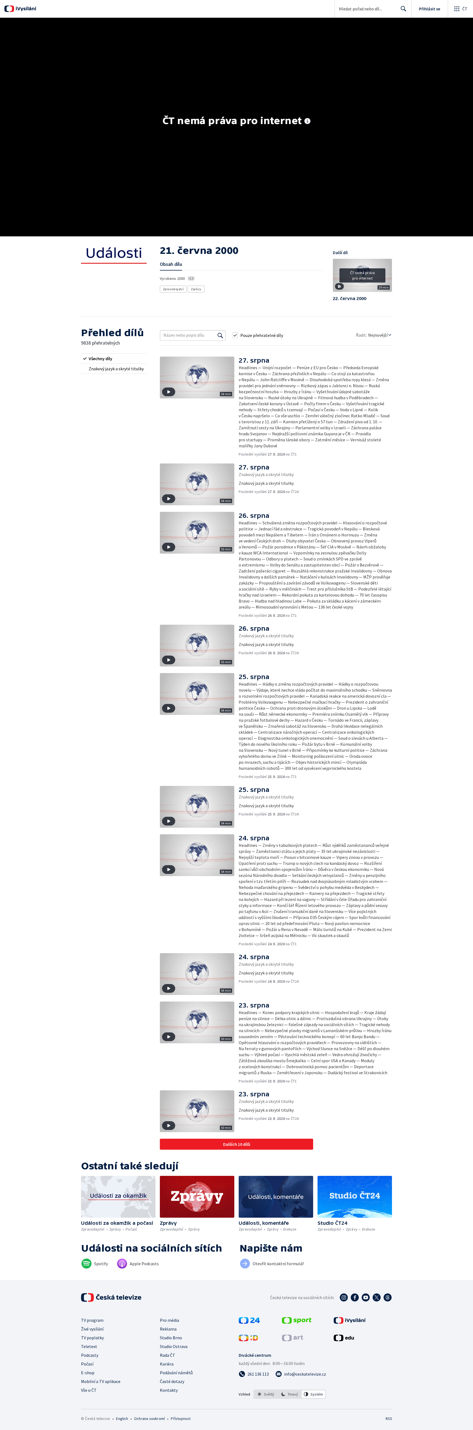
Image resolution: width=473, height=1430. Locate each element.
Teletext (89, 1346)
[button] (362, 277)
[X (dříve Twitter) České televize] (376, 1297)
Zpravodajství (173, 289)
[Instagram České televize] (343, 1297)
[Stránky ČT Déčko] (248, 1339)
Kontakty (169, 1390)
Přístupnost (181, 1418)
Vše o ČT (89, 1390)
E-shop (87, 1372)
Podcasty (89, 1355)
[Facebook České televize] (354, 1297)
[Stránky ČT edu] (344, 1339)
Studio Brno (171, 1337)
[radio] (114, 358)
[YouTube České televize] (365, 1297)
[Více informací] (307, 121)
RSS (389, 1418)
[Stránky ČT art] (292, 1339)
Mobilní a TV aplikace (100, 1381)
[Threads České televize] (387, 1297)
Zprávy (196, 289)
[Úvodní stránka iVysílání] (25, 8)
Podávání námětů (176, 1372)
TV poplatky (92, 1337)
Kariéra (167, 1364)
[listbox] (289, 1394)
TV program (92, 1320)
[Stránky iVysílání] (350, 1322)
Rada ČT (167, 1355)
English (122, 1418)
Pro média (169, 1320)
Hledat (403, 8)
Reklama (168, 1329)
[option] (266, 1394)
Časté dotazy (172, 1381)
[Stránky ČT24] (249, 1322)
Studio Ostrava (174, 1346)
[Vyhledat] (220, 335)
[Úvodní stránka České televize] (111, 1297)
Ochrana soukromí (149, 1418)
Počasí (87, 1364)
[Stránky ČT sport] (297, 1322)
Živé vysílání (92, 1329)
